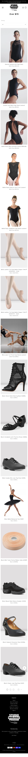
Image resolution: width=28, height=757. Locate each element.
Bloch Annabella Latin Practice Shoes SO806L (14, 437)
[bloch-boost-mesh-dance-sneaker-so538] (14, 582)
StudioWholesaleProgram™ (10, 750)
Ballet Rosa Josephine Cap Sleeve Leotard (14, 228)
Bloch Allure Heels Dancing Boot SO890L (14, 396)
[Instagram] (14, 742)
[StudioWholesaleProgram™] (14, 7)
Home (14, 700)
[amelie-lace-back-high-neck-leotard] (14, 86)
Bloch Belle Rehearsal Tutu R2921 (14, 519)
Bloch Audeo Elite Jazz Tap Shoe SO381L (14, 478)
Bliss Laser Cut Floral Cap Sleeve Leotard (14, 355)
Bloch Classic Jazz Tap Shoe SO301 (14, 683)
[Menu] (2, 7)
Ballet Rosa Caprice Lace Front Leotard (14, 187)
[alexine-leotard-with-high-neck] (14, 45)
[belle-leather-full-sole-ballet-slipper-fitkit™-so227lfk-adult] (14, 293)
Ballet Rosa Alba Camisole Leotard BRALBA (14, 146)
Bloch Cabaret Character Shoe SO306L (14, 642)
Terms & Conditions (20, 744)
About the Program (14, 702)
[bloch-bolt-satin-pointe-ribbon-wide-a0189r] (14, 541)
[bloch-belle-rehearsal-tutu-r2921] (14, 500)
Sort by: (3, 20)
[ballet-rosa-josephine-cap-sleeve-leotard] (14, 209)
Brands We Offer (14, 703)
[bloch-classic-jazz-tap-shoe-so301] (14, 664)
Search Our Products (14, 707)
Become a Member (14, 708)
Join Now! (14, 735)
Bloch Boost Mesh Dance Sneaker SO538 (14, 601)
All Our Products (14, 705)
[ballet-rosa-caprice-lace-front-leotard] (14, 168)
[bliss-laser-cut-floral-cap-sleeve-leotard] (14, 336)
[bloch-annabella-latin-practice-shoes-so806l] (14, 418)
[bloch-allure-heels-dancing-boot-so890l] (14, 377)
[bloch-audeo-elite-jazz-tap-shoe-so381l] (14, 459)
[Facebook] (13, 742)
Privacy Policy (13, 744)
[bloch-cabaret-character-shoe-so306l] (14, 623)
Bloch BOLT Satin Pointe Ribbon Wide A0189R (14, 560)
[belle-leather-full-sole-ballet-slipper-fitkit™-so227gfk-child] (14, 250)
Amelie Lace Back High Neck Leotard (14, 105)
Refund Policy (7, 744)
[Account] (23, 7)
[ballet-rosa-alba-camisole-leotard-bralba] (14, 127)
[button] (24, 668)
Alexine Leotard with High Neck (14, 64)
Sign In (14, 710)
